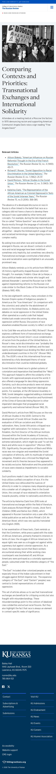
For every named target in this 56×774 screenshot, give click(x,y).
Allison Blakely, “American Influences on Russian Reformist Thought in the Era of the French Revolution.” (30, 160)
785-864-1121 (8, 678)
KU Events (35, 723)
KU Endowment (38, 710)
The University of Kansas (16, 767)
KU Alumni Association (41, 736)
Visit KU (34, 696)
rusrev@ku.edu (9, 675)
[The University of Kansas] (16, 656)
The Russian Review (10, 8)
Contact (6, 696)
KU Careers (36, 729)
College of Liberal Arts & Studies (12, 6)
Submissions (9, 713)
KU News (35, 716)
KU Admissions (38, 703)
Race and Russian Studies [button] (14, 13)
